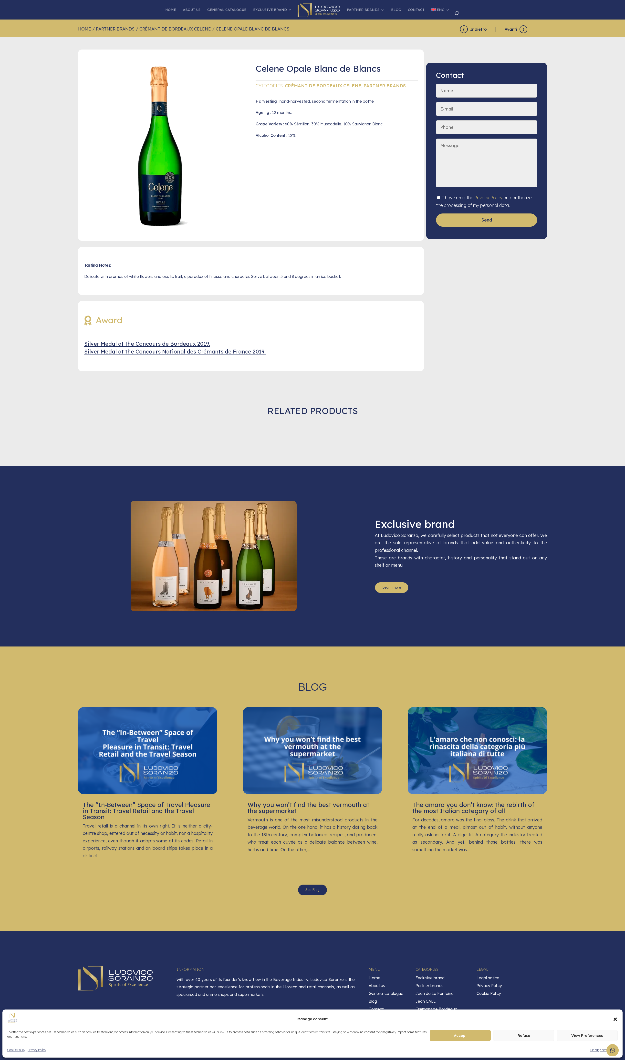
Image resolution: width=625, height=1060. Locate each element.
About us (191, 10)
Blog (396, 10)
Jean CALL (426, 1001)
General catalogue (226, 10)
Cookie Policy (16, 1050)
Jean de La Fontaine (435, 993)
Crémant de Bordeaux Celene (175, 29)
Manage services (601, 1050)
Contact (416, 10)
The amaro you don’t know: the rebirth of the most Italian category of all (473, 808)
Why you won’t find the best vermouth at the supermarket (308, 808)
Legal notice (488, 977)
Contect (376, 1009)
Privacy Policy (37, 1050)
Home (170, 10)
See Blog (312, 890)
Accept (460, 1035)
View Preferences (587, 1035)
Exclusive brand (270, 10)
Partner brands (363, 10)
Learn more (391, 587)
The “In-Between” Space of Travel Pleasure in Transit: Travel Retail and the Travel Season (146, 811)
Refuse (524, 1035)
